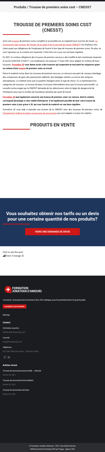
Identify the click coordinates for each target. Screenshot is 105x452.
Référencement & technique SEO (43, 449)
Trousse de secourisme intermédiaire (18, 380)
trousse (15, 41)
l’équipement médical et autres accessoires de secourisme (30, 113)
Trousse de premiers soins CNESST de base (78, 181)
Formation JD (18, 64)
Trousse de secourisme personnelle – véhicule (22, 371)
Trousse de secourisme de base (16, 390)
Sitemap (6, 315)
